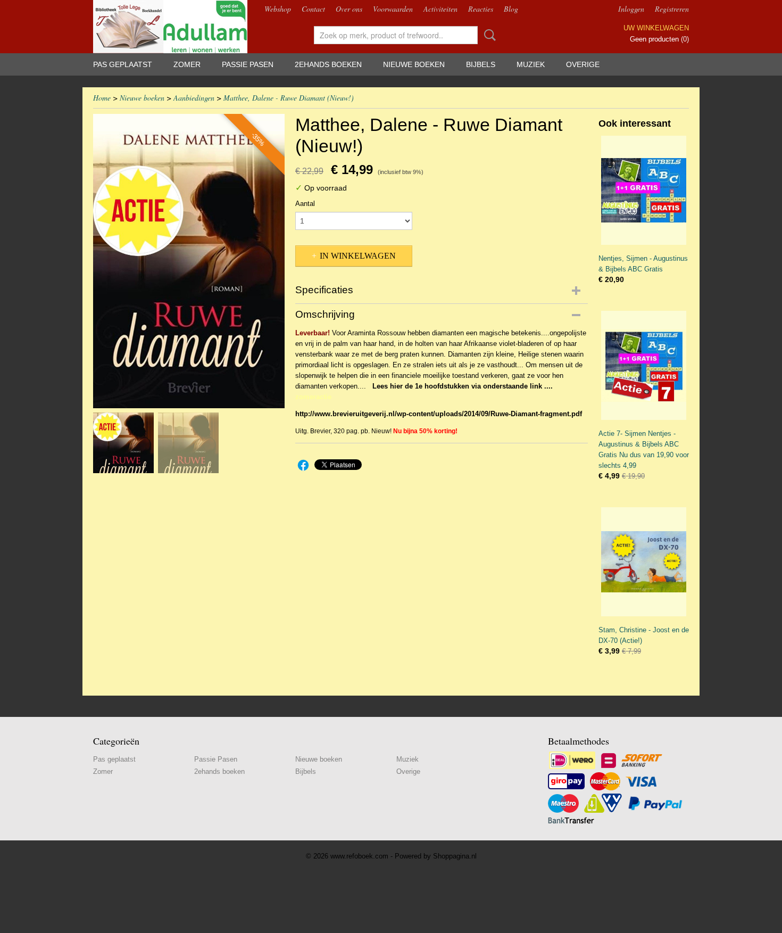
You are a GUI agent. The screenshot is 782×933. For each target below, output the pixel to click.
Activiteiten (440, 9)
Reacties (480, 9)
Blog (511, 9)
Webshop (277, 9)
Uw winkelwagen (656, 28)
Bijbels (480, 64)
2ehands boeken (328, 64)
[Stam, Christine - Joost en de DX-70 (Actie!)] (643, 561)
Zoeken (488, 35)
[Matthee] (189, 261)
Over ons (349, 9)
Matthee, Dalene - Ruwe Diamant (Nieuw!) (288, 98)
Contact (313, 9)
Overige (583, 64)
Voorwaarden (393, 9)
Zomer (187, 64)
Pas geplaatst (122, 64)
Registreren (672, 9)
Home (102, 98)
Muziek (531, 64)
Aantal (305, 204)
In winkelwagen (358, 255)
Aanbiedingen (193, 98)
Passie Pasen (247, 64)
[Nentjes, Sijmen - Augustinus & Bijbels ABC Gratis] (643, 190)
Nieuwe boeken (414, 64)
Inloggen (631, 9)
